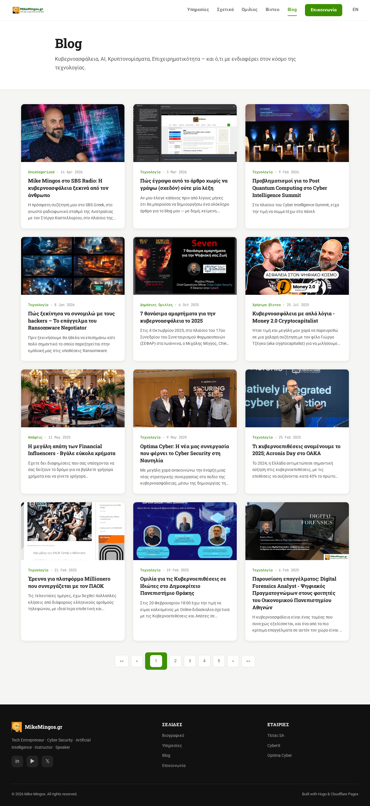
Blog (292, 9)
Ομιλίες (250, 9)
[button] (122, 661)
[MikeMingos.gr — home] (28, 10)
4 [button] (204, 660)
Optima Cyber (279, 755)
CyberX (273, 745)
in (17, 761)
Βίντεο (273, 9)
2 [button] (175, 660)
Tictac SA (275, 735)
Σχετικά (225, 9)
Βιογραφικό (173, 735)
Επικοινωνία (323, 9)
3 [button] (190, 660)
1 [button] (156, 660)
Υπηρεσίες (198, 9)
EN (355, 9)
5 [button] (219, 660)
